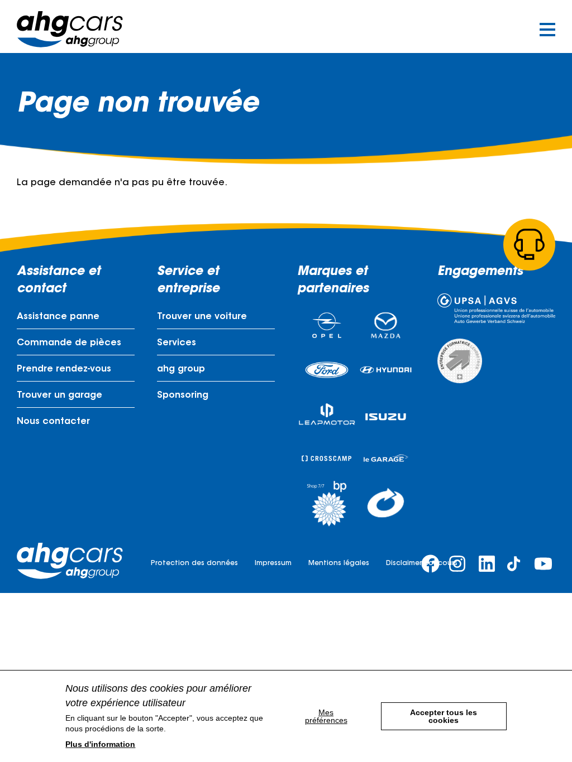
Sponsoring (182, 395)
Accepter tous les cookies (443, 716)
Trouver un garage (59, 395)
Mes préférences (326, 716)
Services (176, 343)
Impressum (273, 563)
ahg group (181, 369)
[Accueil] (70, 29)
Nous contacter (53, 421)
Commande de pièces (69, 343)
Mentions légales (338, 563)
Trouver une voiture (202, 316)
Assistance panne (58, 316)
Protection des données (194, 563)
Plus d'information (100, 744)
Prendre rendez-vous (64, 369)
